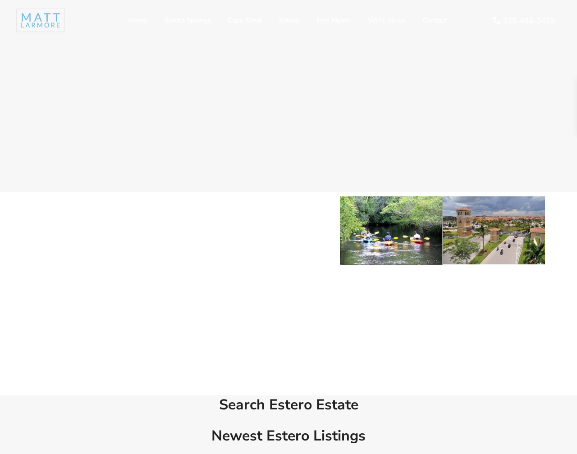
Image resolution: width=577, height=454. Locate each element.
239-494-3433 (528, 21)
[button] (348, 230)
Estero (289, 20)
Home (137, 20)
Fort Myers (333, 20)
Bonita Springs (187, 20)
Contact (435, 20)
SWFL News (386, 20)
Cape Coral (245, 20)
